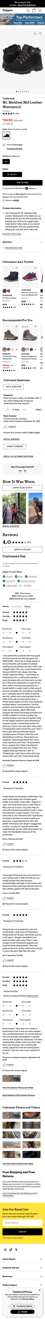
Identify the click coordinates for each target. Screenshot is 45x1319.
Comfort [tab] (27, 585)
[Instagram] (5, 1249)
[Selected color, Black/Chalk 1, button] (42, 291)
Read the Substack (27, 5)
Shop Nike (18, 23)
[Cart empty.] (34, 10)
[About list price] (12, 124)
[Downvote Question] (24, 409)
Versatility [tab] (10, 581)
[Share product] (35, 33)
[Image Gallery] (11, 1078)
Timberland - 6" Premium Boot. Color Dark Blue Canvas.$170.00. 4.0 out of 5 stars (10, 286)
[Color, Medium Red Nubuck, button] (8, 291)
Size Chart (7, 242)
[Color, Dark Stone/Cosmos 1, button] (27, 349)
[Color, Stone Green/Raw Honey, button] (8, 349)
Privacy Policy (28, 1299)
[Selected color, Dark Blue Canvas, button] (4, 291)
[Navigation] (40, 10)
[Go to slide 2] (18, 91)
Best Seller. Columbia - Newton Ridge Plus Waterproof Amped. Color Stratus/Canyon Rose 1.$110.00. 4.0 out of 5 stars (29, 346)
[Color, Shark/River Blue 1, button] (31, 349)
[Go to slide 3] (20, 91)
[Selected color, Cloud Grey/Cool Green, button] (42, 349)
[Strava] (16, 1249)
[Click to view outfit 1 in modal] (14, 508)
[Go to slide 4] (22, 91)
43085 (16, 200)
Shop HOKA (30, 23)
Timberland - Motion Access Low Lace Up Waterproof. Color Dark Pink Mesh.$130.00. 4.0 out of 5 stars (29, 285)
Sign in (5, 197)
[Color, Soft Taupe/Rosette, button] (12, 349)
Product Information (11, 208)
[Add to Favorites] (16, 268)
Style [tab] (20, 576)
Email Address (11, 1223)
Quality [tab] (9, 576)
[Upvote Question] (8, 409)
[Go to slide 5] (24, 91)
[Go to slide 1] (16, 91)
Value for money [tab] (28, 581)
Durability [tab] (32, 576)
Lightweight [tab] (11, 585)
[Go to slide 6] (26, 91)
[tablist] (22, 581)
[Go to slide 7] (28, 91)
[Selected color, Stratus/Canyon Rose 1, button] (23, 349)
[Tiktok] (11, 1249)
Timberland (8, 98)
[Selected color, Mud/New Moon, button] (4, 349)
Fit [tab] (20, 585)
